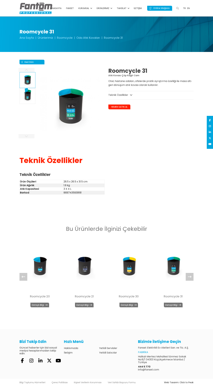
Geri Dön (29, 62)
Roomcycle (65, 38)
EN (188, 8)
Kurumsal (83, 8)
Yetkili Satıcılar (108, 352)
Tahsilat (121, 8)
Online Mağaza (161, 8)
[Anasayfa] (35, 8)
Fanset (70, 8)
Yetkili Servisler (108, 348)
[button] (190, 277)
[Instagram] (209, 126)
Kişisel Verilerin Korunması (88, 382)
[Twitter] (209, 138)
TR (184, 8)
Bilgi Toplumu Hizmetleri (32, 382)
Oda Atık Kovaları (88, 38)
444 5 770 (144, 366)
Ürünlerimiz (103, 8)
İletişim (138, 8)
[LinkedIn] (209, 132)
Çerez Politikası (60, 382)
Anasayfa (56, 8)
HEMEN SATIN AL (119, 106)
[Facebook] (209, 120)
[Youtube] (209, 144)
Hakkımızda (71, 348)
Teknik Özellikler (118, 95)
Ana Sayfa (26, 38)
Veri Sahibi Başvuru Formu (122, 382)
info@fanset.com (148, 369)
